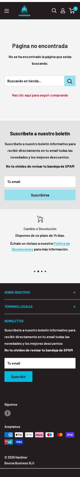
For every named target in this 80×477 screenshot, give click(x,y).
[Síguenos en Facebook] (7, 413)
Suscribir (18, 376)
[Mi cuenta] (63, 10)
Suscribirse (40, 195)
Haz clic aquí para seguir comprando (40, 95)
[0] (72, 10)
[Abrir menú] (6, 11)
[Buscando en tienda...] (70, 81)
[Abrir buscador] (54, 10)
